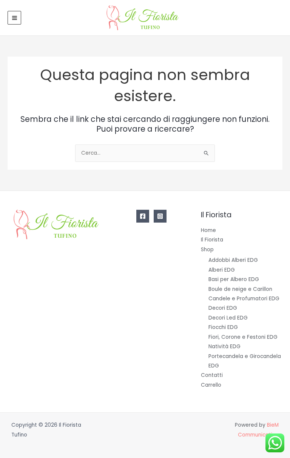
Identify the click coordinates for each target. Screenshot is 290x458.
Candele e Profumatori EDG (243, 298)
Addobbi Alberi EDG (233, 260)
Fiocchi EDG (223, 327)
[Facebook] (142, 216)
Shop (207, 249)
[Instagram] (160, 216)
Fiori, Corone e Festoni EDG (243, 337)
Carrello (211, 385)
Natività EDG (224, 346)
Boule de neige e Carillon (240, 289)
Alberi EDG (221, 270)
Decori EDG (222, 308)
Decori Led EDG (228, 317)
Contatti (212, 375)
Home (208, 230)
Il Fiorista (212, 239)
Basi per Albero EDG (233, 279)
